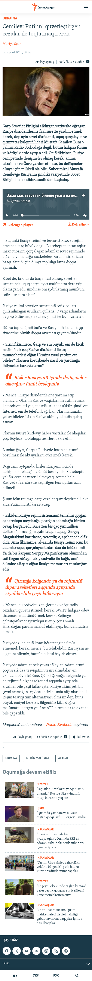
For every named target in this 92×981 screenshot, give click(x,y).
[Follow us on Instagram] (46, 951)
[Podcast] (66, 951)
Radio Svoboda (59, 725)
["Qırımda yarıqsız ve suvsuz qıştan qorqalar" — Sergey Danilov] (19, 814)
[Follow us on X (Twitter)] (16, 951)
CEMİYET (42, 784)
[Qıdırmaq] (77, 975)
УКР (36, 975)
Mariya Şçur (12, 44)
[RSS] (56, 951)
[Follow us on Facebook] (7, 951)
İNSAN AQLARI (46, 829)
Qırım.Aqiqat (20, 201)
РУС (56, 975)
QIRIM (41, 808)
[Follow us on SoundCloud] (36, 951)
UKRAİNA (10, 19)
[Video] (15, 975)
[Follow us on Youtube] (26, 951)
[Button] (45, 62)
